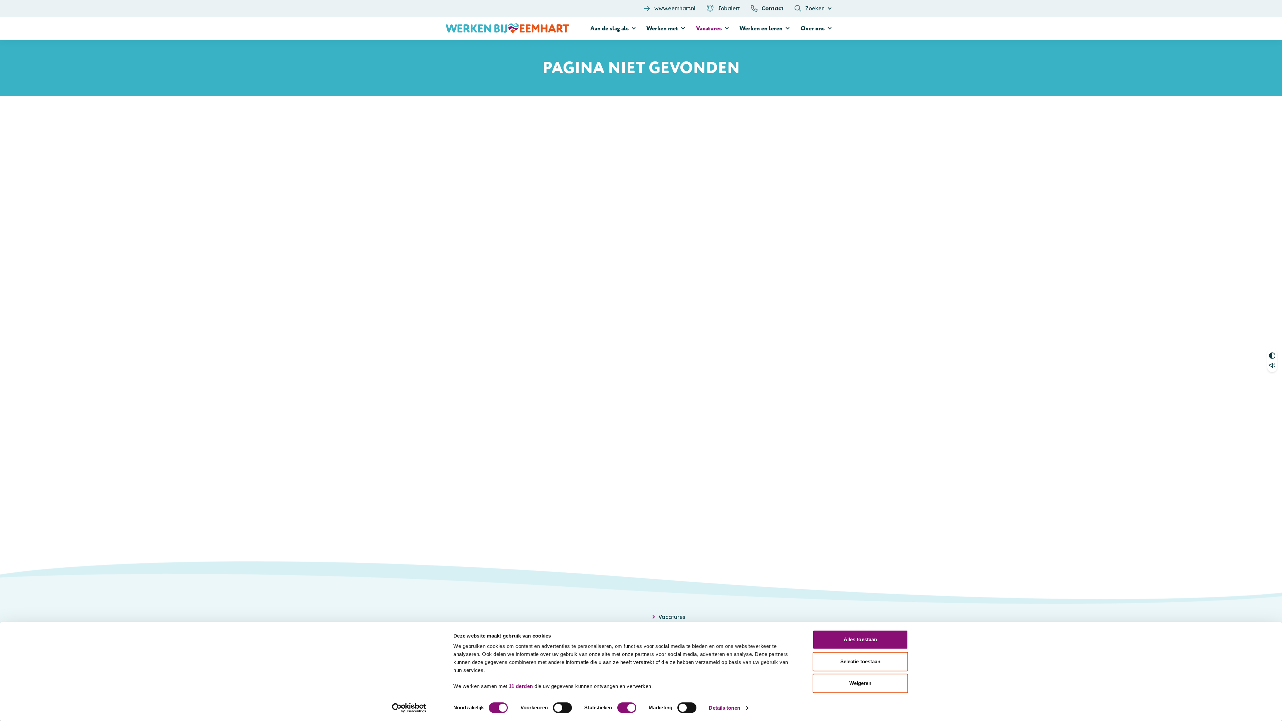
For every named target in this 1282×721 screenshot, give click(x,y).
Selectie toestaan (860, 661)
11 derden (521, 686)
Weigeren (860, 683)
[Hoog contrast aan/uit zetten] (1272, 354)
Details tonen (724, 708)
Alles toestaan (860, 639)
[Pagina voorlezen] (1272, 366)
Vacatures (671, 617)
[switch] (562, 707)
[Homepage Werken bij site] (507, 28)
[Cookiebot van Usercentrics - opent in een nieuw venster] (409, 708)
